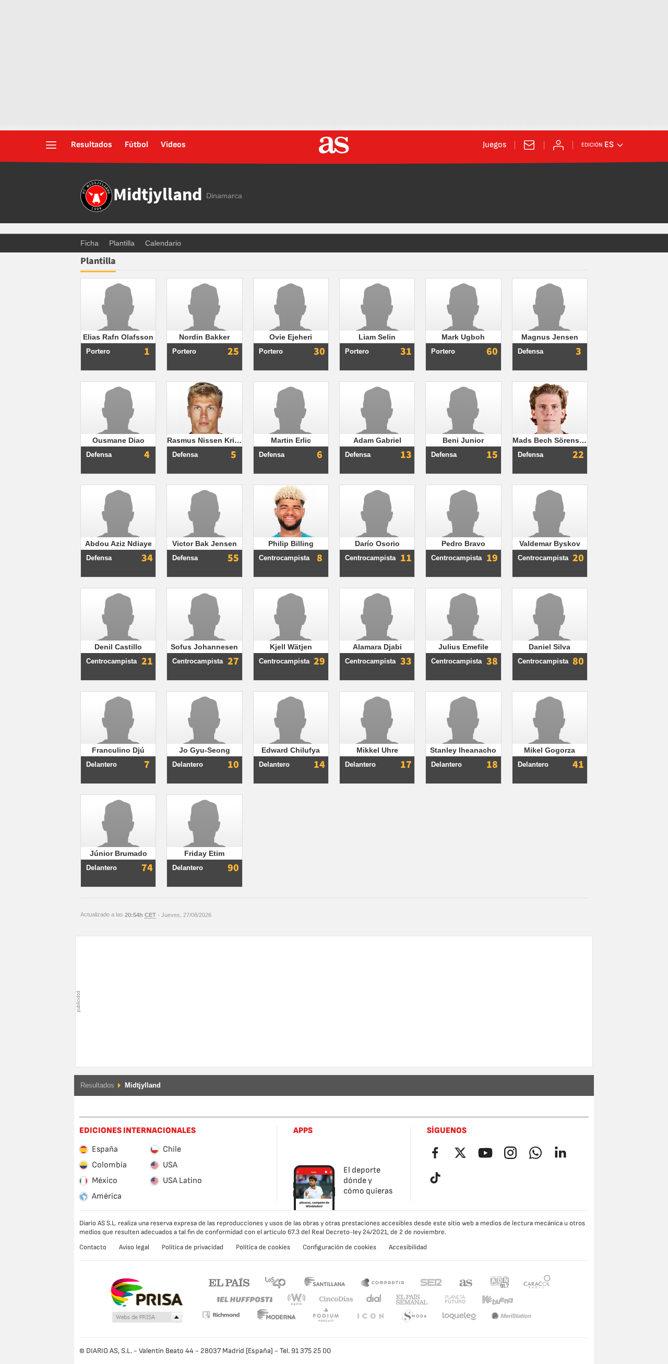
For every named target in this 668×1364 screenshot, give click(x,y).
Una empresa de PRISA (146, 1292)
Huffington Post (244, 1299)
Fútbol (136, 145)
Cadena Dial (372, 1299)
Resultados (91, 145)
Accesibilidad (408, 1247)
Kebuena (491, 1299)
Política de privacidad (192, 1247)
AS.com (466, 1281)
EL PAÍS (229, 1281)
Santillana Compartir (383, 1281)
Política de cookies (263, 1247)
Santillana (324, 1281)
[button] (147, 1317)
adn (499, 1281)
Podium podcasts (276, 1316)
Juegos (494, 145)
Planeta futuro (446, 1299)
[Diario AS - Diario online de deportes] (334, 145)
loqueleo (414, 1316)
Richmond (533, 1299)
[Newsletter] (529, 145)
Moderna (220, 1314)
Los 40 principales (275, 1281)
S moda (370, 1316)
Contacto (92, 1247)
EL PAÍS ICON (326, 1316)
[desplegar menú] (51, 145)
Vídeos (173, 145)
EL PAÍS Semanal (409, 1299)
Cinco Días (332, 1299)
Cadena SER (431, 1281)
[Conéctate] (558, 145)
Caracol (537, 1281)
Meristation (459, 1316)
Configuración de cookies (339, 1247)
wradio (300, 1299)
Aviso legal (134, 1247)
